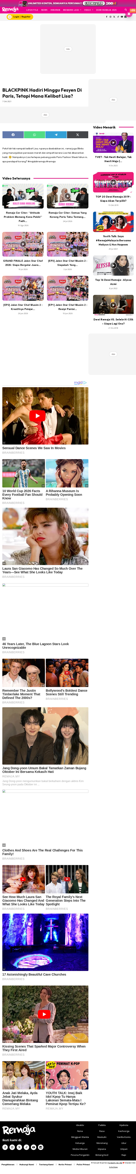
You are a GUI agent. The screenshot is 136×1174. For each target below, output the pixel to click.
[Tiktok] (118, 17)
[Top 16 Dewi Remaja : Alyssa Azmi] (113, 265)
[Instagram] (110, 17)
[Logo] (10, 9)
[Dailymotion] (40, 1147)
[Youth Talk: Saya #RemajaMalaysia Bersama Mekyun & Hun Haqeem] (113, 222)
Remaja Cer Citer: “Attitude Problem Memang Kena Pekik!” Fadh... (23, 217)
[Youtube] (122, 17)
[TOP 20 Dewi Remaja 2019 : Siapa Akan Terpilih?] (113, 182)
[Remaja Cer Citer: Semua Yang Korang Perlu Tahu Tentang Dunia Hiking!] (67, 196)
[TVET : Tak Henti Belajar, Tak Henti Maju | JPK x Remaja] (113, 143)
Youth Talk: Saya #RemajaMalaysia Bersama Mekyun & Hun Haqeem (113, 240)
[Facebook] (107, 17)
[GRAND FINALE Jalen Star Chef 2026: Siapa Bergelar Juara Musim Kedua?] (23, 244)
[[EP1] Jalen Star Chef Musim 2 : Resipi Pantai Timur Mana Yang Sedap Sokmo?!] (67, 288)
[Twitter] (114, 17)
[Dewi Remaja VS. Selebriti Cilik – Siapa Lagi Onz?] (113, 305)
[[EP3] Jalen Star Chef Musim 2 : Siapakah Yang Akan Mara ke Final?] (67, 244)
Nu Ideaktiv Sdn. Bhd (115, 1163)
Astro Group (113, 1167)
